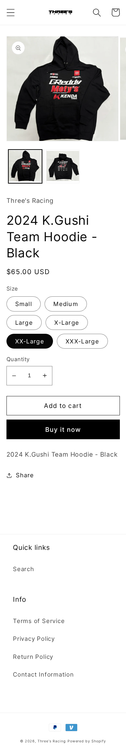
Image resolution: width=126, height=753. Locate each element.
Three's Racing (51, 741)
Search (23, 568)
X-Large (66, 322)
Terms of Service (39, 620)
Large (24, 322)
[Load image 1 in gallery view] (25, 166)
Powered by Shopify (87, 741)
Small (23, 303)
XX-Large (29, 341)
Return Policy (33, 656)
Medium (65, 303)
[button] (10, 12)
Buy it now (63, 429)
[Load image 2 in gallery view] (63, 166)
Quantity (18, 359)
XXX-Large (82, 341)
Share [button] (25, 475)
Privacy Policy (34, 638)
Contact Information (43, 674)
